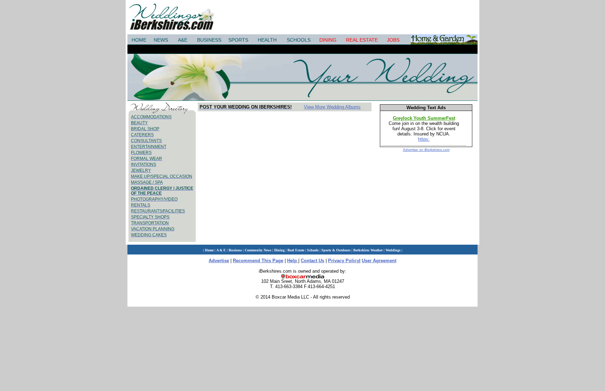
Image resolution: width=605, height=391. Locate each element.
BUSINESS (209, 40)
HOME (139, 40)
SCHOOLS (299, 40)
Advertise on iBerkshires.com (426, 150)
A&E (182, 40)
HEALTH (267, 40)
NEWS (161, 40)
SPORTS (238, 40)
